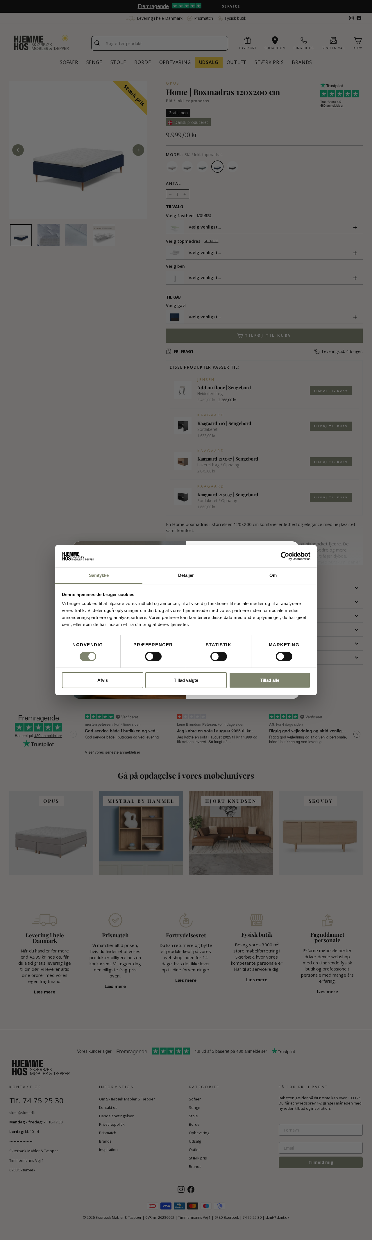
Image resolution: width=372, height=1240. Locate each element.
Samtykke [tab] (99, 575)
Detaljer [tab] (186, 575)
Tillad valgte (186, 680)
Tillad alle (269, 680)
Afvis (102, 680)
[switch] (153, 656)
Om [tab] (273, 575)
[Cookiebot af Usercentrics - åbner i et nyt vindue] (285, 556)
